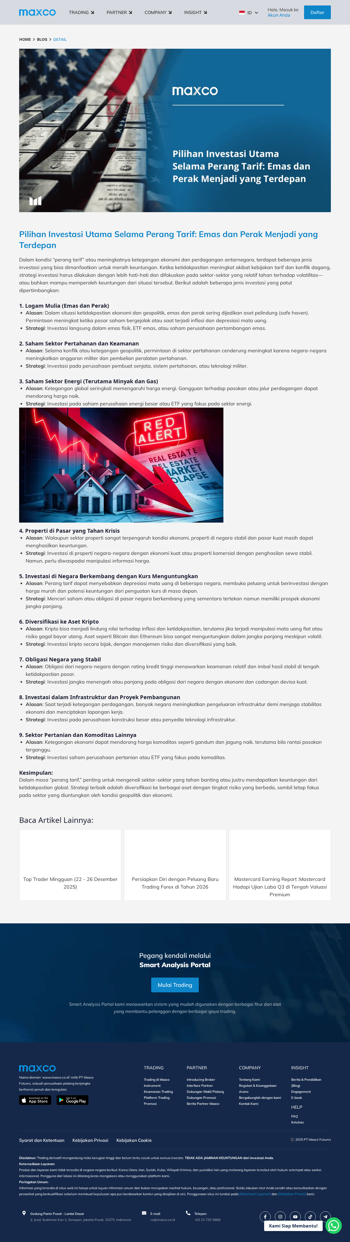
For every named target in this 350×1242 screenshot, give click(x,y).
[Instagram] (280, 1216)
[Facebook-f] (265, 1216)
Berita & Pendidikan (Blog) (306, 1082)
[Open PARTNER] (130, 12)
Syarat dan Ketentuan (41, 1140)
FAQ (294, 1116)
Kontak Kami (248, 1104)
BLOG (42, 39)
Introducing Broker (201, 1079)
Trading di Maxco (157, 1079)
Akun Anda (279, 15)
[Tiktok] (310, 1216)
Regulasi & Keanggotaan (257, 1085)
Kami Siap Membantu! (293, 1226)
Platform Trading (157, 1098)
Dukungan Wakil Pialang (205, 1092)
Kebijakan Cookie (134, 1140)
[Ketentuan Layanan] (255, 1194)
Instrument (152, 1085)
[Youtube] (295, 1216)
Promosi (150, 1104)
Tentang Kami (249, 1079)
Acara (243, 1092)
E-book (296, 1098)
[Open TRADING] (92, 12)
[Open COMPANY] (170, 12)
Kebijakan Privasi (90, 1140)
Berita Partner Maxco (203, 1104)
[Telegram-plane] (325, 1216)
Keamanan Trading (158, 1092)
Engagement (301, 1092)
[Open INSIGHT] (205, 12)
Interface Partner (200, 1085)
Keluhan (297, 1122)
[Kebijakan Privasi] (292, 1194)
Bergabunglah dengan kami (260, 1098)
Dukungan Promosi (201, 1098)
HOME (25, 39)
